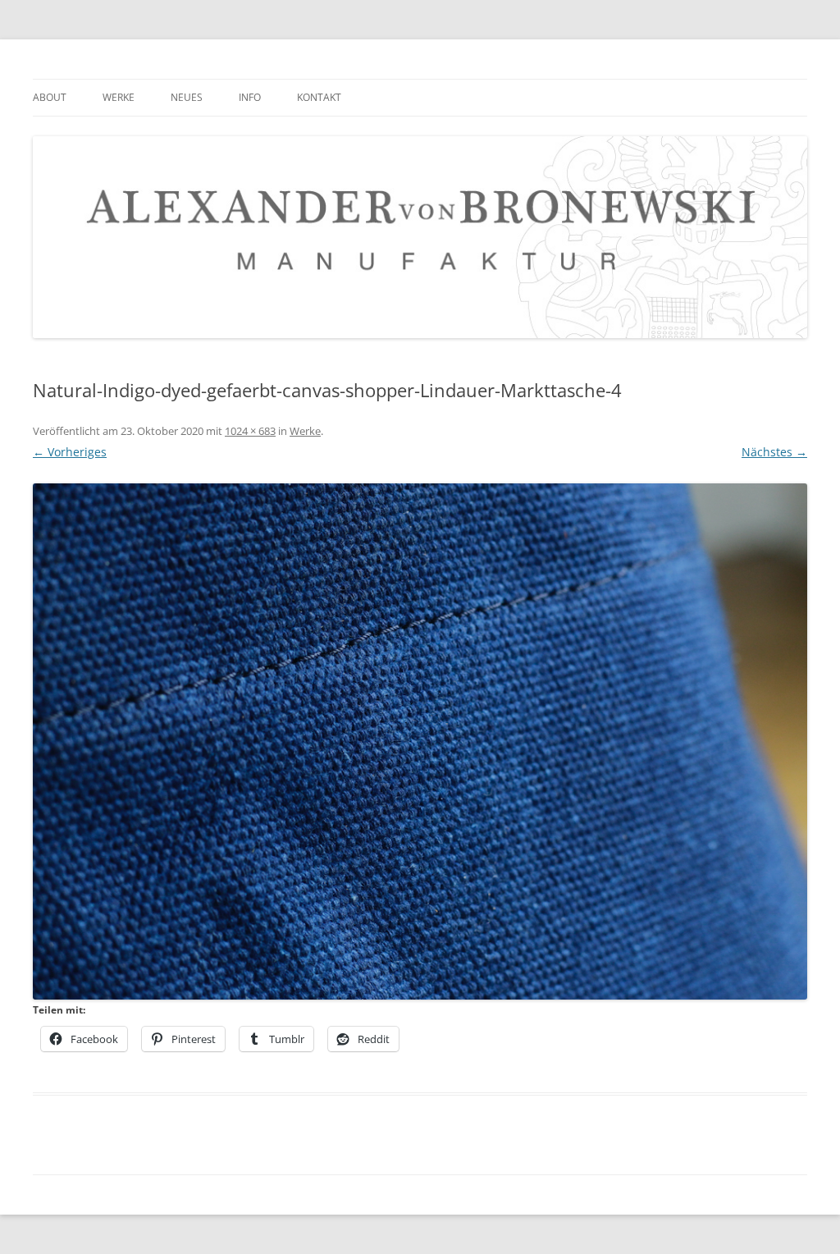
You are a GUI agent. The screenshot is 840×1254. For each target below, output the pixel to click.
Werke (119, 97)
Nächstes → (774, 452)
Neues (187, 97)
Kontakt (319, 97)
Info (250, 97)
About (49, 97)
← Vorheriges (70, 452)
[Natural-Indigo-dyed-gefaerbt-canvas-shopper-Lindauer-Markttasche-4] (420, 741)
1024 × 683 (250, 430)
